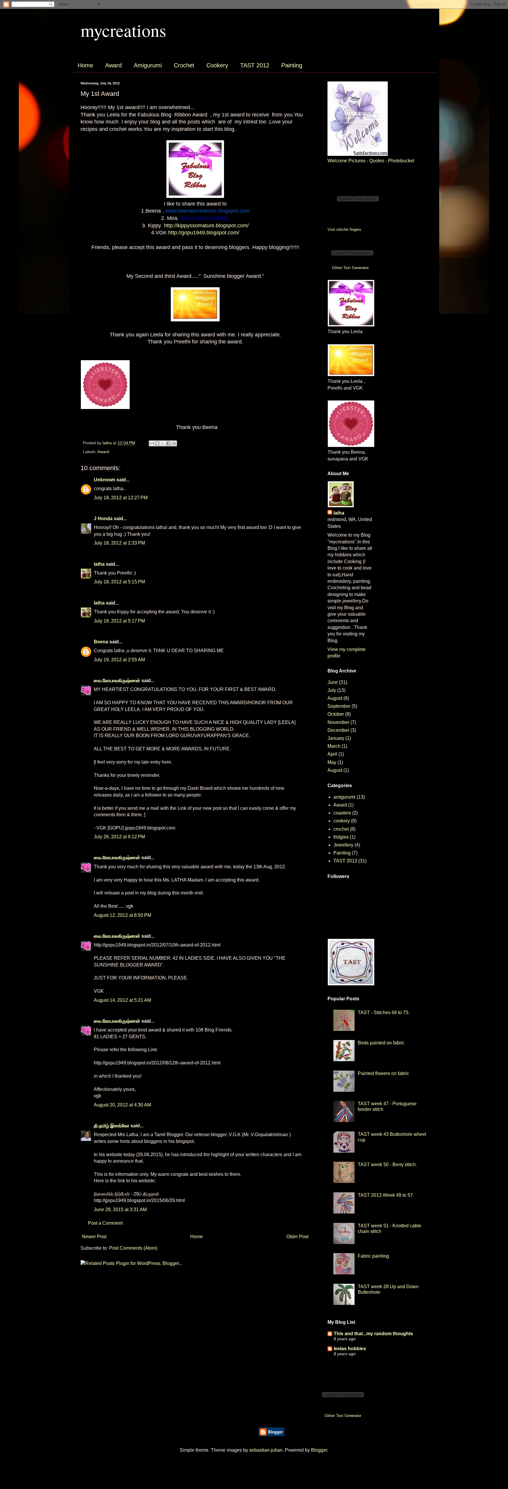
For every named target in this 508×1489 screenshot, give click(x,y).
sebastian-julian (266, 1450)
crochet (341, 829)
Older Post (297, 1236)
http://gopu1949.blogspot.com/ (203, 233)
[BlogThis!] (157, 443)
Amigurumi (148, 65)
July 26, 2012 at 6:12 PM (119, 836)
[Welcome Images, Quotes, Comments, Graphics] (357, 154)
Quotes (376, 160)
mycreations (123, 30)
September (338, 706)
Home (85, 65)
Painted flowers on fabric (383, 1073)
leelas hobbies (350, 1348)
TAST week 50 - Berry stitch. (387, 1164)
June (332, 682)
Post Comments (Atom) (133, 1248)
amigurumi (344, 796)
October (335, 714)
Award (113, 65)
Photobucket (401, 160)
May (331, 762)
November (338, 722)
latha (99, 564)
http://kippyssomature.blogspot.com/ (206, 225)
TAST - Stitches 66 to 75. (384, 1012)
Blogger (319, 1450)
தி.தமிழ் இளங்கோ (111, 1125)
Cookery (217, 65)
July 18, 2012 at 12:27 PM (121, 497)
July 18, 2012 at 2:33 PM (119, 542)
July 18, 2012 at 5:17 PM (119, 620)
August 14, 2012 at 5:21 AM (122, 1000)
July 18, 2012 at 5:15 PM (119, 581)
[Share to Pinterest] (174, 443)
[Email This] (152, 443)
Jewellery (343, 844)
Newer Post (94, 1236)
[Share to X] (163, 443)
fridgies (341, 836)
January (335, 738)
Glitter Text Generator (350, 268)
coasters (342, 812)
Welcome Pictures (346, 160)
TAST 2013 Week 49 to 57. (386, 1195)
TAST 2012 (254, 65)
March (333, 746)
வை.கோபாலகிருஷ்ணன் (117, 680)
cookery (341, 820)
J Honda (103, 518)
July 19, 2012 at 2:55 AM (119, 659)
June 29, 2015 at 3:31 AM (120, 1209)
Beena (101, 641)
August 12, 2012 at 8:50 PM (122, 915)
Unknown (104, 479)
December (338, 730)
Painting (291, 65)
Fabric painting (373, 1255)
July (331, 690)
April (332, 754)
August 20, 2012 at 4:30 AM (122, 1104)
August (334, 698)
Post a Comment (105, 1223)
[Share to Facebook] (168, 443)
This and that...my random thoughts (373, 1333)
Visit (344, 229)
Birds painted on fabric (381, 1042)
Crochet (184, 65)
